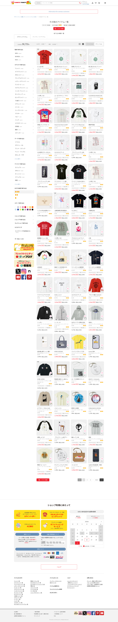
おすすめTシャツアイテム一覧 (21, 604)
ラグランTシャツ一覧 (19, 589)
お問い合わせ (90, 578)
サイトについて (70, 587)
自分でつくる (53, 582)
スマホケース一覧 (18, 602)
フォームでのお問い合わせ (93, 582)
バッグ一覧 (16, 601)
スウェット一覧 (17, 597)
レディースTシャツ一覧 (19, 586)
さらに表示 (17, 159)
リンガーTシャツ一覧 (19, 591)
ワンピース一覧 (17, 587)
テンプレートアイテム (39, 37)
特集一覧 (33, 586)
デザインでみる (98, 44)
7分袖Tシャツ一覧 (18, 596)
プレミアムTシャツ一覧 (19, 584)
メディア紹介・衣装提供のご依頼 (95, 584)
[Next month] (101, 521)
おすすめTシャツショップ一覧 (38, 584)
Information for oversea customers (59, 11)
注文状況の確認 (85, 4)
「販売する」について (72, 582)
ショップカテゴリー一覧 (36, 592)
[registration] (51, 60)
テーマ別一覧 (34, 591)
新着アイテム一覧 (35, 581)
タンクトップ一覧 (18, 592)
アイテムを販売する (54, 586)
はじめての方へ (53, 592)
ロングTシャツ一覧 (18, 594)
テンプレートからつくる (55, 581)
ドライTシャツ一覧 (18, 582)
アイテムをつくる (54, 578)
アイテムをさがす (18, 578)
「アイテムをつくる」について (74, 584)
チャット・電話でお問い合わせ (94, 581)
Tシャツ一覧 (17, 581)
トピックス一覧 (34, 587)
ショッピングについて (72, 581)
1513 (96, 480)
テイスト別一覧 (34, 589)
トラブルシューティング (73, 586)
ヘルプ (59, 567)
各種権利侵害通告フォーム (93, 586)
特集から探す (20, 239)
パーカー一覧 (17, 599)
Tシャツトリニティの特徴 (56, 589)
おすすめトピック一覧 (36, 582)
